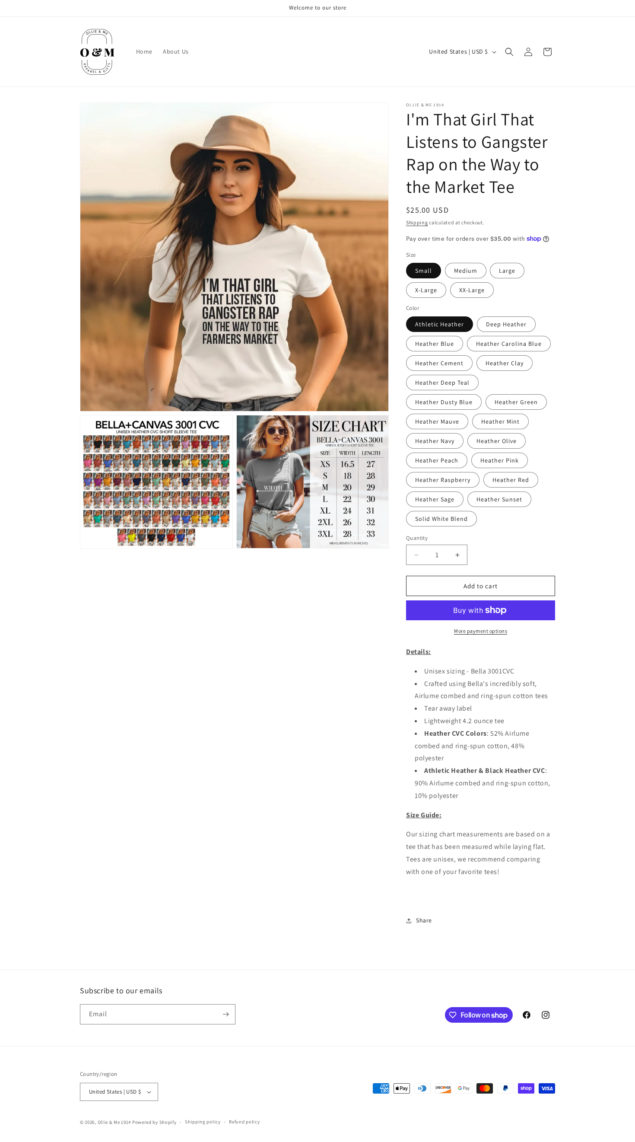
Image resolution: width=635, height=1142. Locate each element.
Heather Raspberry (442, 480)
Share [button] (424, 920)
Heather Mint (500, 421)
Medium (465, 270)
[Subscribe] (225, 1014)
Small (423, 270)
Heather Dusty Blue (444, 402)
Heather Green (516, 402)
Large (507, 270)
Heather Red (510, 480)
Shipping (417, 222)
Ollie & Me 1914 (114, 1122)
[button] (509, 51)
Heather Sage (434, 499)
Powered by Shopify (154, 1122)
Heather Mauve (437, 421)
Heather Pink (499, 460)
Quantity (417, 538)
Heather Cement (439, 363)
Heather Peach (436, 460)
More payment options (480, 631)
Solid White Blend (441, 519)
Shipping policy (203, 1122)
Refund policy (244, 1122)
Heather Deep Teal (442, 382)
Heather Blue (434, 344)
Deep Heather (506, 324)
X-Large (426, 290)
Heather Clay (505, 363)
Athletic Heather (439, 324)
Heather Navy (434, 441)
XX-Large (472, 290)
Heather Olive (496, 441)
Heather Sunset (499, 499)
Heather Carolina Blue (509, 344)
